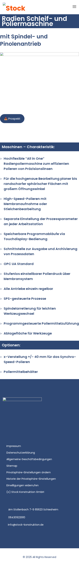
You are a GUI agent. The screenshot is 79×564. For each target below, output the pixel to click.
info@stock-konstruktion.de (26, 525)
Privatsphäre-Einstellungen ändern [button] (28, 472)
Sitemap (11, 466)
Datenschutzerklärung (20, 452)
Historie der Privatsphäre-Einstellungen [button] (31, 479)
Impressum (13, 446)
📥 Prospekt (12, 119)
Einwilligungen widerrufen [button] (22, 485)
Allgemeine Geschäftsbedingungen (29, 459)
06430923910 (16, 517)
